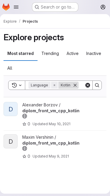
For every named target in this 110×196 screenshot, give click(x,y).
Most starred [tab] (20, 53)
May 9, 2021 (59, 156)
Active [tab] (73, 53)
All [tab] (9, 68)
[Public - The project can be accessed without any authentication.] (24, 116)
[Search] (97, 85)
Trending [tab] (50, 53)
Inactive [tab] (93, 53)
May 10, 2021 (59, 124)
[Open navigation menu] (16, 7)
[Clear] (87, 85)
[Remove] (75, 85)
